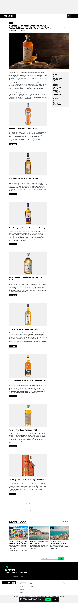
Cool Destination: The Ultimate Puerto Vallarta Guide (58, 543)
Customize (55, 599)
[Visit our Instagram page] (68, 16)
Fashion (35, 16)
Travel (25, 16)
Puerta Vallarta (12, 550)
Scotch (29, 503)
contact (30, 588)
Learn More (13, 144)
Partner (19, 550)
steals (52, 16)
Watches (30, 16)
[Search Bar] (65, 16)
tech (21, 588)
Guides (47, 16)
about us (31, 583)
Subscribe (74, 16)
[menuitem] (20, 16)
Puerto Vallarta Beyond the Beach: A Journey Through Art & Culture (18, 543)
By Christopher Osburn (13, 30)
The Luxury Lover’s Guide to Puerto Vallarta (38, 542)
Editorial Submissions (33, 585)
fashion (22, 585)
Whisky (26, 503)
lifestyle (22, 586)
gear (21, 583)
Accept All (48, 599)
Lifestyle (41, 16)
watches (22, 589)
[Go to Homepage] (9, 16)
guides (21, 591)
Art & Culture (24, 550)
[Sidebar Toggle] (2, 16)
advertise (31, 586)
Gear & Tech (19, 16)
